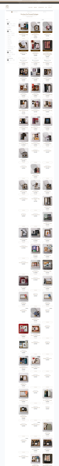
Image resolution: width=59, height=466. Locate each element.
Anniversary (12, 33)
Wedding (13, 35)
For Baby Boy (13, 25)
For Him (14, 23)
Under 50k (11, 52)
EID (14, 46)
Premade (35, 7)
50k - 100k (9, 54)
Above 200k (9, 56)
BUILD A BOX (30, 7)
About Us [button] (50, 7)
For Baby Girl (9, 27)
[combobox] (30, 19)
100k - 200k (13, 54)
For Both (9, 25)
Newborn (9, 35)
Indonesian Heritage (10, 48)
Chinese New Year (10, 46)
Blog (46, 7)
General (9, 33)
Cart (51, 5)
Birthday (11, 31)
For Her (11, 23)
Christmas (9, 44)
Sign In (49, 5)
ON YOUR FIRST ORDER (29, 0)
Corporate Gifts (41, 7)
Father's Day (9, 37)
